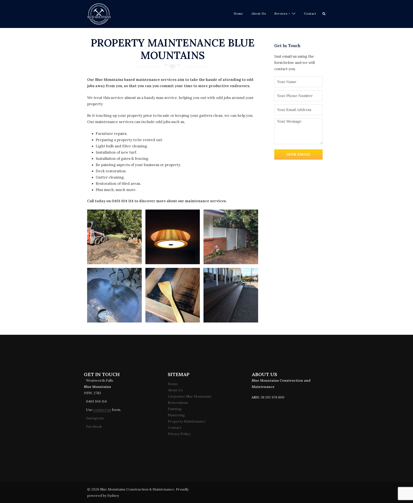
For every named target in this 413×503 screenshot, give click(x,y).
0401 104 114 (96, 401)
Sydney (113, 495)
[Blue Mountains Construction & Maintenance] (99, 13)
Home (238, 13)
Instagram (95, 418)
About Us (258, 13)
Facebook (94, 426)
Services (280, 13)
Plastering (176, 415)
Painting (175, 409)
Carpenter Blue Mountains (189, 396)
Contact (310, 13)
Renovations (178, 402)
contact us (102, 409)
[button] (324, 14)
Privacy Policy (179, 434)
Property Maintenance (186, 421)
